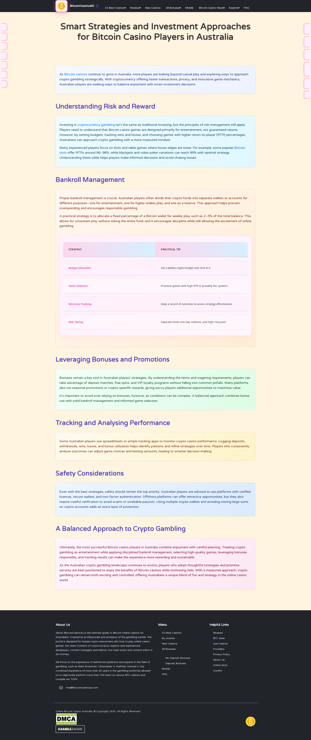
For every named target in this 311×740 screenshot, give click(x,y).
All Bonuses (173, 7)
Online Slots (220, 665)
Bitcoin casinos (75, 74)
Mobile (189, 7)
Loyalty (217, 670)
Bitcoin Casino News (211, 7)
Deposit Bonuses (175, 663)
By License (168, 638)
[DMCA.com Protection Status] (66, 718)
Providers (218, 649)
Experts (233, 7)
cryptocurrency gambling (96, 125)
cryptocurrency (100, 645)
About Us (219, 659)
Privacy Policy (221, 654)
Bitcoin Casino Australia (78, 711)
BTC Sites (219, 638)
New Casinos (153, 7)
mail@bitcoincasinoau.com (82, 687)
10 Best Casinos (115, 7)
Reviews (135, 7)
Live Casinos (220, 643)
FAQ (246, 7)
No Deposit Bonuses (177, 657)
